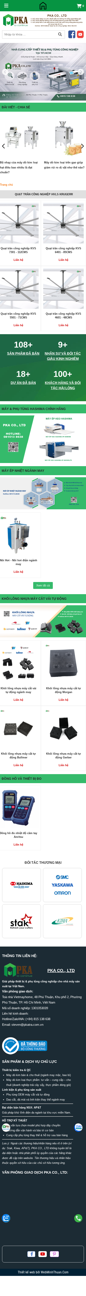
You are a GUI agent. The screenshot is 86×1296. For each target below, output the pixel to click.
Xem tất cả (43, 585)
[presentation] (4, 146)
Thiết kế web (27, 1272)
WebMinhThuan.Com (54, 1272)
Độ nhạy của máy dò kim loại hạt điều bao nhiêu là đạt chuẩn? (19, 167)
